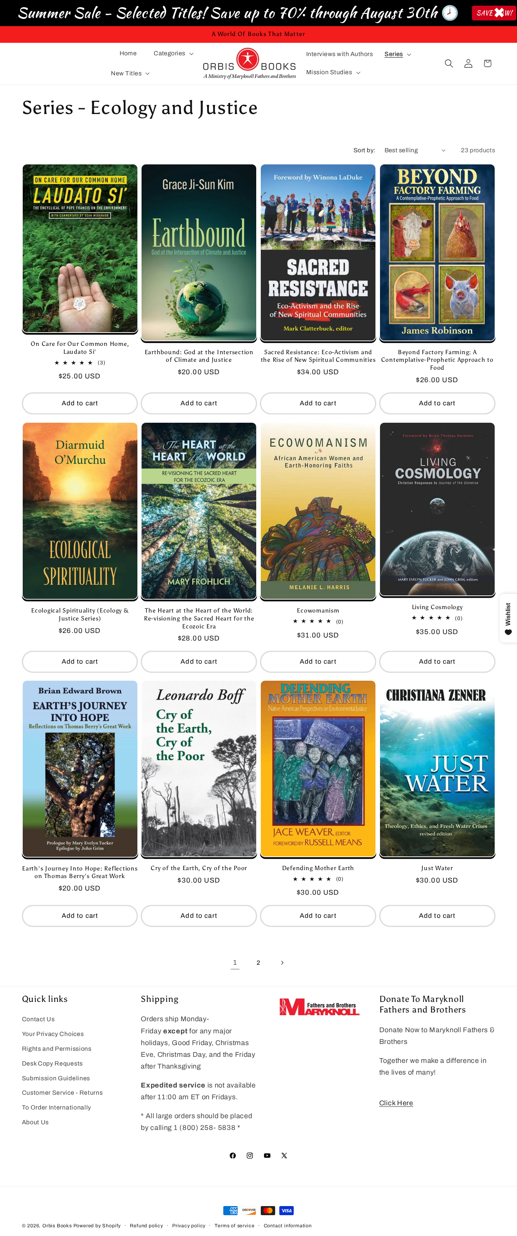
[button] (172, 53)
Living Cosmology (437, 607)
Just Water (437, 868)
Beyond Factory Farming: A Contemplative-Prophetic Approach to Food (437, 359)
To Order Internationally (57, 1108)
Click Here (396, 1103)
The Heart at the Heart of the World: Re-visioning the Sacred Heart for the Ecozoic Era (199, 618)
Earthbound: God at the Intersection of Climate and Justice (199, 356)
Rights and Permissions (57, 1048)
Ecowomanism (318, 610)
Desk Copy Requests (52, 1063)
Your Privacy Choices (53, 1034)
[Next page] (282, 963)
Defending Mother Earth (318, 868)
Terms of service (234, 1225)
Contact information (288, 1225)
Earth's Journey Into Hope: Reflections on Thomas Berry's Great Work (80, 872)
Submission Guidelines (56, 1078)
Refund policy (146, 1225)
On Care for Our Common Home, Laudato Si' (80, 348)
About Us (35, 1122)
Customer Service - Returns (62, 1093)
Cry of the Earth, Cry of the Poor (199, 868)
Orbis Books (57, 1225)
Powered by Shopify (97, 1225)
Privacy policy (189, 1225)
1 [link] (235, 962)
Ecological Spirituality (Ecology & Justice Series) (80, 614)
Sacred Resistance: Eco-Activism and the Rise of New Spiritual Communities (318, 356)
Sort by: (364, 150)
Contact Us (38, 1019)
